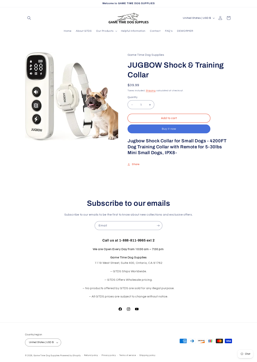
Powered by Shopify (70, 355)
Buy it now (169, 128)
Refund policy (91, 355)
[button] (29, 18)
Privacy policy (109, 355)
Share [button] (136, 164)
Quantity (132, 97)
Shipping (151, 90)
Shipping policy (147, 355)
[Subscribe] (158, 225)
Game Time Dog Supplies (46, 355)
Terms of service (127, 355)
